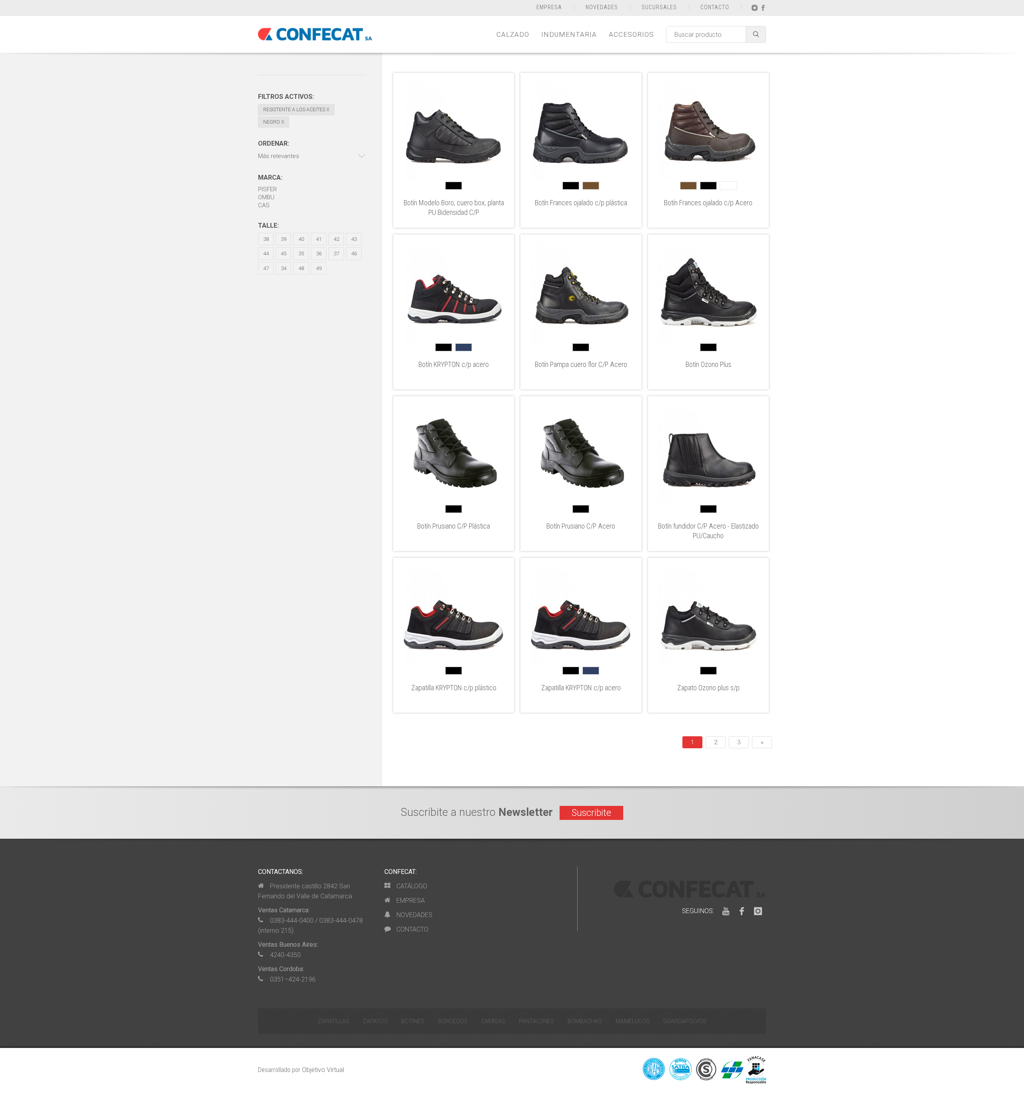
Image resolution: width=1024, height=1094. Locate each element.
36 (319, 253)
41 (319, 239)
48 (301, 268)
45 (283, 253)
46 (354, 253)
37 (336, 253)
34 (283, 268)
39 (283, 239)
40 (301, 239)
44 (266, 253)
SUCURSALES (659, 7)
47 (266, 268)
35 (301, 253)
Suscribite (591, 812)
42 (336, 239)
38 (266, 239)
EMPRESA (549, 7)
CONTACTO (714, 7)
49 (319, 268)
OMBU (266, 197)
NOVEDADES (602, 7)
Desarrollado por (301, 1070)
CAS (264, 205)
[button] (312, 156)
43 (354, 239)
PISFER (267, 189)
